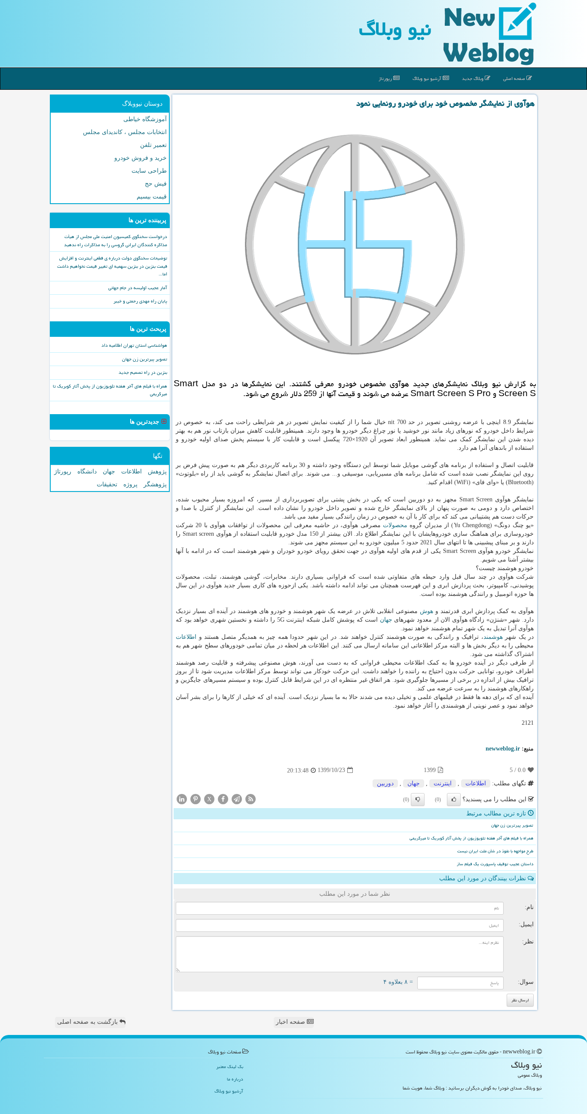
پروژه (130, 484)
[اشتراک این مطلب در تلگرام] (237, 798)
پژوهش (157, 471)
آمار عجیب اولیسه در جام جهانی (137, 287)
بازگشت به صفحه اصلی (88, 1022)
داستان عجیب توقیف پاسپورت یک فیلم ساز (495, 864)
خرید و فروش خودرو (140, 158)
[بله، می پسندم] (454, 799)
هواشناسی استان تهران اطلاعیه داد (134, 345)
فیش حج (156, 183)
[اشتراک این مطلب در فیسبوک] (223, 798)
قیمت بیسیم (152, 196)
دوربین (385, 783)
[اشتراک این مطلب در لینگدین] (182, 798)
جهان (386, 620)
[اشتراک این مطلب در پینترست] (196, 798)
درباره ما (235, 1078)
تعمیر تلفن (153, 145)
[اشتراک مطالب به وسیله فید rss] (251, 798)
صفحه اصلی (514, 78)
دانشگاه (87, 471)
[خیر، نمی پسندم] (418, 799)
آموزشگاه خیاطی (145, 119)
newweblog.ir (503, 748)
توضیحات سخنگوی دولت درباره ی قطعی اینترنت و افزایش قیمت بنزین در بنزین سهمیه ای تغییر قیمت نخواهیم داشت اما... (112, 265)
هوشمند (493, 637)
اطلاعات (186, 637)
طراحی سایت (149, 171)
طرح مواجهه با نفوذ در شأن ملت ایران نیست (495, 851)
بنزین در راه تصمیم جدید (143, 372)
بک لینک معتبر (229, 1066)
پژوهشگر (155, 484)
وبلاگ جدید (473, 78)
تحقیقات (107, 484)
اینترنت (443, 783)
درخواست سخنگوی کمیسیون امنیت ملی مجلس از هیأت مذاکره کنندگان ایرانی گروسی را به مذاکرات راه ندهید (115, 240)
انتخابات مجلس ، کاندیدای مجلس (125, 132)
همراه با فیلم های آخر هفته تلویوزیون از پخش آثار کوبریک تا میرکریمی (471, 838)
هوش (426, 611)
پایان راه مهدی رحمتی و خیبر (140, 300)
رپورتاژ (386, 78)
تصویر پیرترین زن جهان (512, 825)
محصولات (395, 525)
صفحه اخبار (291, 1022)
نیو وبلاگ (395, 28)
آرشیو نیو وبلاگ (428, 78)
